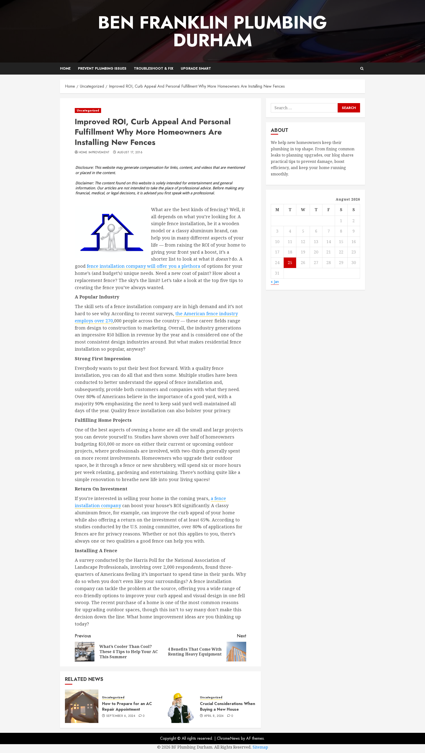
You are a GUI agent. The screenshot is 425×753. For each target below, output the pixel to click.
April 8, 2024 (214, 716)
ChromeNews (228, 738)
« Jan (275, 281)
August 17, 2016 (129, 153)
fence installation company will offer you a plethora (143, 266)
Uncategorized (88, 110)
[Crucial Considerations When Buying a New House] (179, 706)
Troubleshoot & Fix (153, 68)
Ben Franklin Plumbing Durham (212, 31)
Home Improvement (94, 153)
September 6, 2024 (120, 716)
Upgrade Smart (196, 68)
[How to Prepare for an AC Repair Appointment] (81, 706)
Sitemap (260, 747)
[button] (362, 68)
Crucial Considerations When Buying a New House (227, 706)
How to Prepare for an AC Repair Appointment (127, 706)
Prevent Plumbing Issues (102, 68)
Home (65, 68)
